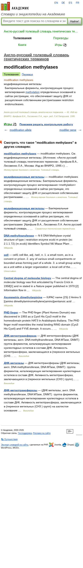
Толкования (22, 38)
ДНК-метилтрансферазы (20, 390)
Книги (22, 45)
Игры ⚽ (61, 45)
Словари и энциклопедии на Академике (33, 14)
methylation (32, 92)
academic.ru (15, 6)
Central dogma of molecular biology (27, 278)
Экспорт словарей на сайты (14, 444)
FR (77, 3)
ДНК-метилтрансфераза (20, 335)
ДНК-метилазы (14, 363)
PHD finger (11, 312)
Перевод (27, 74)
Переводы (60, 38)
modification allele (20, 129)
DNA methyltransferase (19, 235)
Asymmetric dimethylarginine (23, 297)
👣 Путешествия (9, 439)
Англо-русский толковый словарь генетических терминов (41, 31)
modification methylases (20, 153)
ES (70, 3)
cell (6, 254)
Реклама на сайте (42, 433)
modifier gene (67, 129)
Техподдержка (25, 433)
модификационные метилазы (24, 176)
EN (56, 3)
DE (63, 3)
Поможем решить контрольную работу (46, 124)
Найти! (74, 21)
